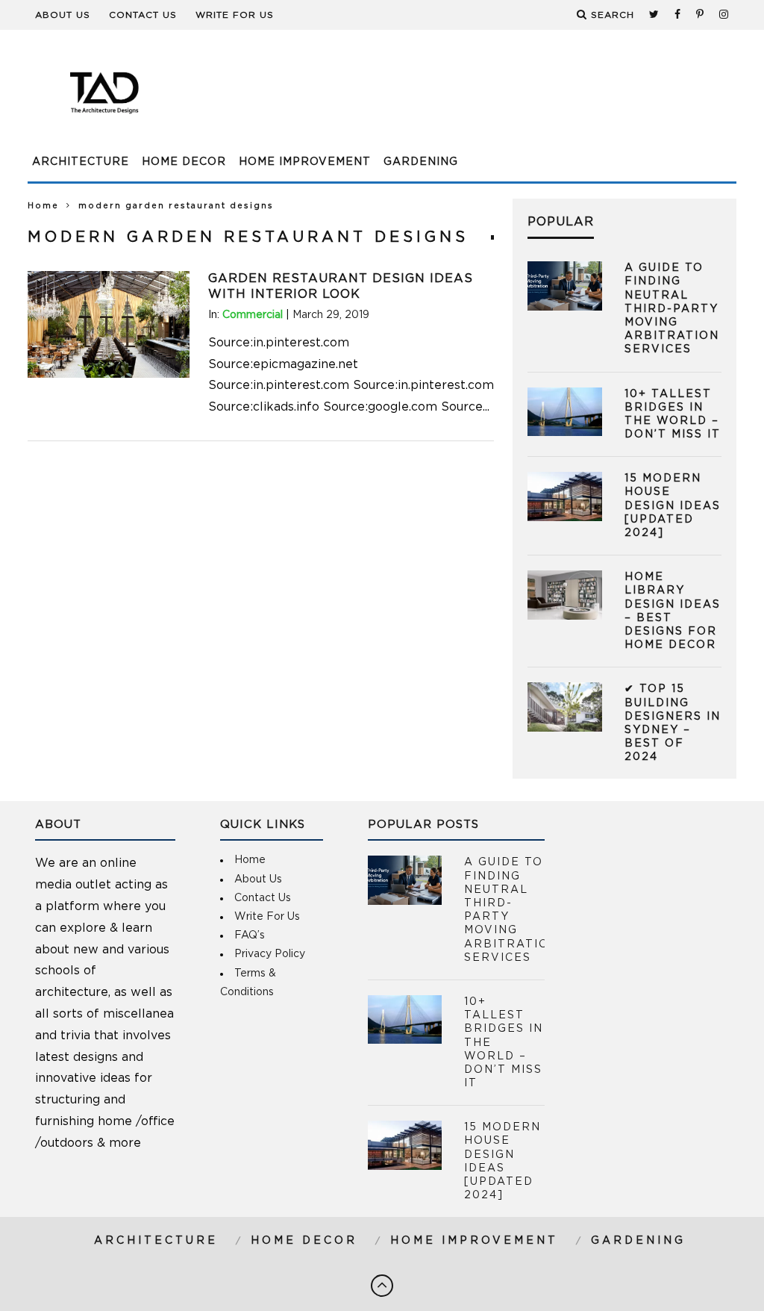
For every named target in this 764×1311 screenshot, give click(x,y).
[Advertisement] (464, 100)
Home (43, 206)
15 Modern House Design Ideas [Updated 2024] (672, 505)
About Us (62, 14)
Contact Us (143, 14)
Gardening (420, 162)
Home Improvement (305, 162)
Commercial (252, 315)
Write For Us (234, 14)
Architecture (80, 162)
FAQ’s (249, 935)
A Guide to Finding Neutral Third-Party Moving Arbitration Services (671, 309)
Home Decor (184, 162)
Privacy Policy (269, 954)
